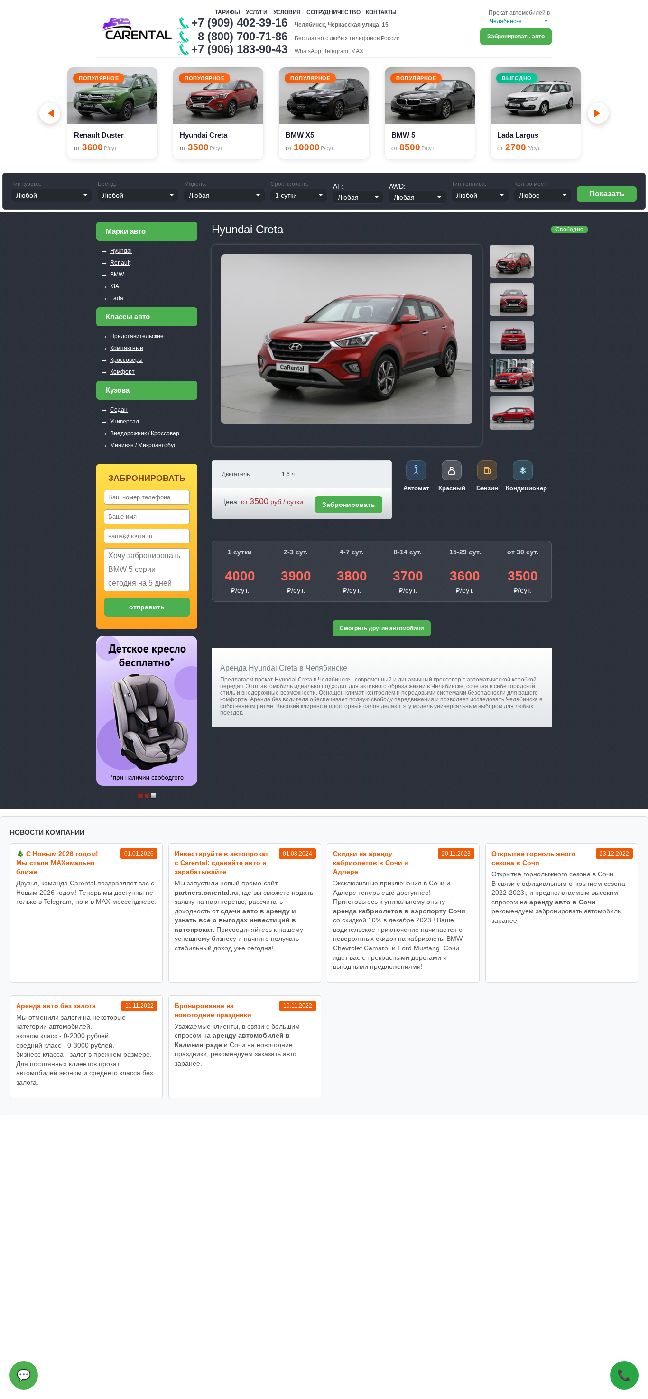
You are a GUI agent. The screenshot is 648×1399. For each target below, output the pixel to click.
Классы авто (128, 317)
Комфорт (122, 371)
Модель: (195, 184)
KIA (114, 286)
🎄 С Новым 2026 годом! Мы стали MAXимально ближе (57, 862)
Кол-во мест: (531, 184)
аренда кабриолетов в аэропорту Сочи (399, 911)
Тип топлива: (469, 184)
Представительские (137, 336)
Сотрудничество (333, 12)
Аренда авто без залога (56, 1006)
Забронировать (348, 504)
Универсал (124, 421)
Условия (287, 12)
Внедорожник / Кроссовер (144, 433)
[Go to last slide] (49, 113)
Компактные (126, 348)
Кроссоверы (126, 360)
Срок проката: (289, 184)
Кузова (118, 390)
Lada (116, 298)
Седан (119, 409)
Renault (120, 262)
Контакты (381, 12)
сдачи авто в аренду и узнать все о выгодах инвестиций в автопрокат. (235, 920)
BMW (117, 274)
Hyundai (121, 251)
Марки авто (126, 231)
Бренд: (107, 184)
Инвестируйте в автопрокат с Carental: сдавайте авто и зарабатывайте (221, 862)
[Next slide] (598, 113)
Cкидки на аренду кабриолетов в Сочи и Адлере (370, 862)
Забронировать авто (516, 36)
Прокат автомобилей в (519, 12)
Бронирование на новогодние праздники (213, 1010)
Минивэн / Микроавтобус (143, 445)
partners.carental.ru (206, 892)
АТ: (338, 186)
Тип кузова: (26, 184)
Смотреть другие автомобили (382, 628)
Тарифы (227, 12)
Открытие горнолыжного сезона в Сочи (533, 858)
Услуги (257, 12)
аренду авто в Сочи (562, 902)
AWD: (397, 186)
